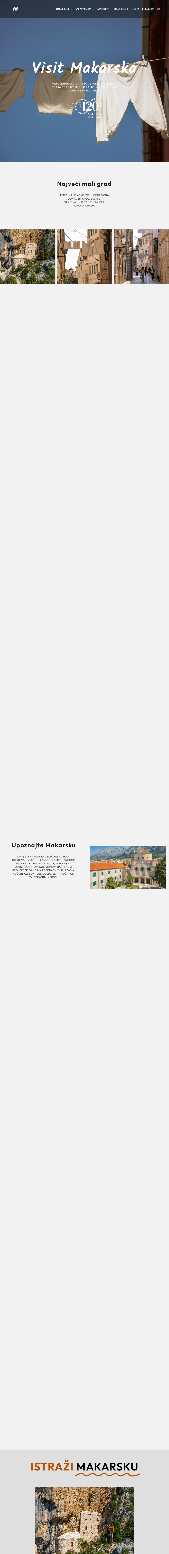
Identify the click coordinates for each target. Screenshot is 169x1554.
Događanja (148, 9)
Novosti (135, 9)
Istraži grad (62, 9)
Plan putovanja (83, 9)
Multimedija (103, 9)
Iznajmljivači (121, 9)
